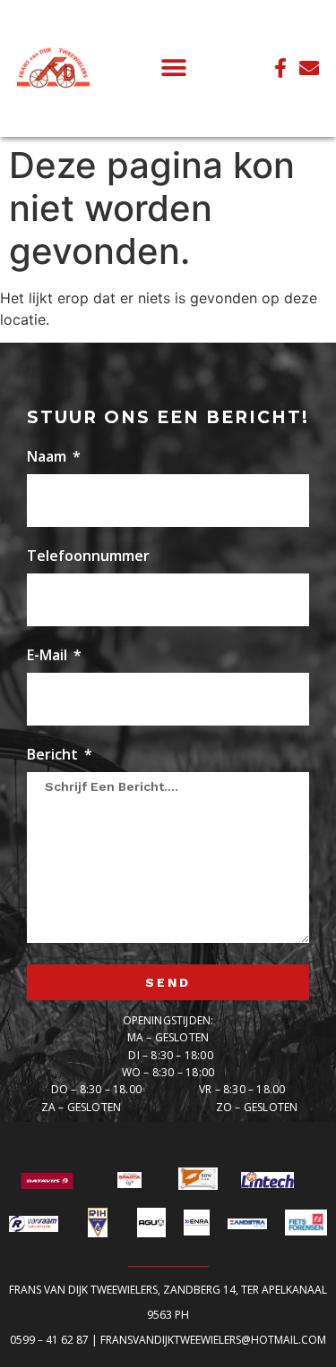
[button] (174, 68)
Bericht (54, 755)
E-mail (49, 656)
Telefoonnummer (88, 556)
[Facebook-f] (280, 68)
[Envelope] (309, 68)
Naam (48, 457)
